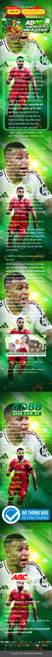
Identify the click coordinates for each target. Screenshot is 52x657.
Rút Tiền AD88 (12, 491)
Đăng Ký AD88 (12, 477)
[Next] (46, 356)
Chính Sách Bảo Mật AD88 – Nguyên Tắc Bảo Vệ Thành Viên (26, 363)
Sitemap (9, 501)
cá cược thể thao (32, 100)
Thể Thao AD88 (12, 544)
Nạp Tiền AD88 (12, 487)
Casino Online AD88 (15, 539)
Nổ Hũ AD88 (11, 558)
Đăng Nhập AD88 (13, 482)
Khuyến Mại (10, 567)
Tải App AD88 (11, 496)
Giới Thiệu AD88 (13, 472)
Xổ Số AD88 (10, 563)
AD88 (4, 422)
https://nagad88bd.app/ (22, 452)
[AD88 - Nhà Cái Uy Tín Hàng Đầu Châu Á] (26, 5)
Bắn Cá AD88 (11, 549)
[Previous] (5, 356)
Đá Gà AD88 (11, 553)
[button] (3, 4)
